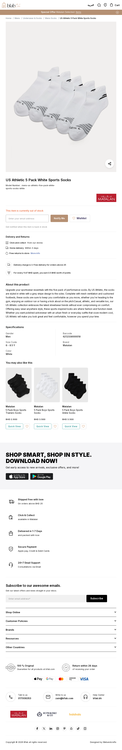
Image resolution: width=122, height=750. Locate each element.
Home (8, 18)
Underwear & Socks (32, 18)
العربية (91, 5)
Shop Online (13, 612)
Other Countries (15, 647)
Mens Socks (51, 18)
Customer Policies (17, 621)
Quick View (14, 426)
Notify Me (59, 218)
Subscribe (96, 598)
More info (35, 253)
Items (78, 12)
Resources (12, 638)
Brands (10, 629)
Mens (17, 18)
